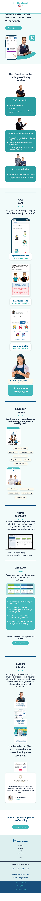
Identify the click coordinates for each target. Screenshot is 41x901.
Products (20, 845)
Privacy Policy (20, 886)
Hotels (20, 852)
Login (20, 858)
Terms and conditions (20, 882)
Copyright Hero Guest (20, 889)
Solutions (20, 848)
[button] (20, 5)
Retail (20, 850)
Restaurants (20, 854)
